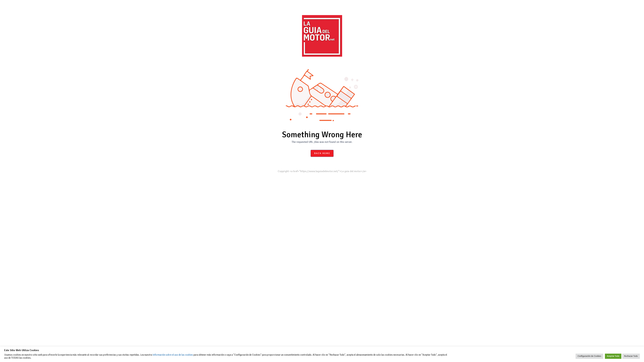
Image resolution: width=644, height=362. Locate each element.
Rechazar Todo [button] (631, 356)
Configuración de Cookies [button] (589, 356)
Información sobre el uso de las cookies (173, 354)
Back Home (322, 153)
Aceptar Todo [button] (613, 356)
